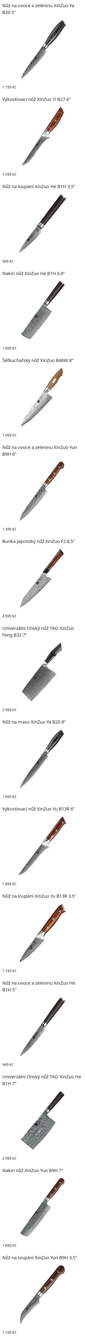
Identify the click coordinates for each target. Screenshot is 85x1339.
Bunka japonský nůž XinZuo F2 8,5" (38, 541)
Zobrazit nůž (69, 87)
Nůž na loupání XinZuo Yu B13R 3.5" (39, 896)
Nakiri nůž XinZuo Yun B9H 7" (32, 1170)
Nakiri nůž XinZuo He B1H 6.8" (33, 273)
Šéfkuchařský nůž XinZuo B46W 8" (37, 360)
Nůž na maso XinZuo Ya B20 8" (34, 722)
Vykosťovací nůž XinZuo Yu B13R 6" (38, 809)
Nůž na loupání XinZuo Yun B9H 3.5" (39, 1258)
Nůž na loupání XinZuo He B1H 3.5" (38, 186)
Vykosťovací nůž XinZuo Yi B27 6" (36, 99)
